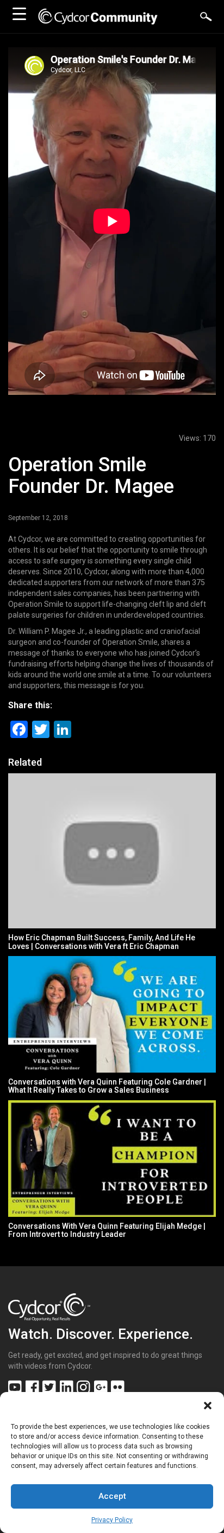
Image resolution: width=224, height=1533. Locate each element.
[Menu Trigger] (19, 13)
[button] (207, 1405)
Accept (112, 1496)
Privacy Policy (112, 1520)
